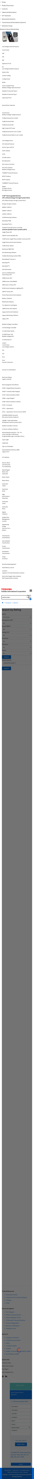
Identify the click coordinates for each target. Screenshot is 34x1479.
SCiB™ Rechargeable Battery (11, 196)
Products (8, 603)
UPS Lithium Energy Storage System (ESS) (16, 198)
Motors (15, 603)
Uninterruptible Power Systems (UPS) (14, 229)
